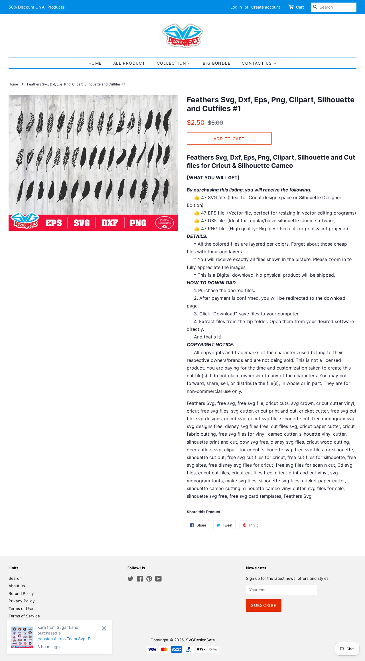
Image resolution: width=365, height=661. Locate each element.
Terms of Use (21, 608)
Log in (236, 7)
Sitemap (16, 623)
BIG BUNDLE (216, 63)
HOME (95, 63)
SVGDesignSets (200, 640)
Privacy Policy (22, 601)
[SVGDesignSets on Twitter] (130, 580)
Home (13, 84)
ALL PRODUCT (129, 63)
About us (17, 586)
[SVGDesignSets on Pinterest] (149, 580)
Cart (300, 7)
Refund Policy (21, 593)
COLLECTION (172, 63)
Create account (265, 7)
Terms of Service (24, 616)
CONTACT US (257, 63)
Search (15, 578)
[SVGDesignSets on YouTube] (158, 580)
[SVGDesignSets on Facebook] (140, 580)
